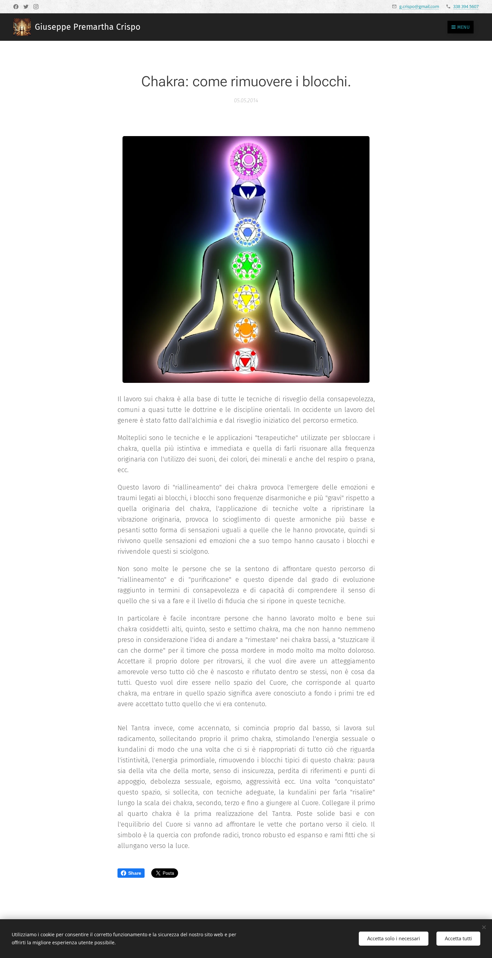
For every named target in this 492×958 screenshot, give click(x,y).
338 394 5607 (466, 6)
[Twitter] (26, 6)
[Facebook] (16, 6)
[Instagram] (36, 6)
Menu (463, 27)
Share (134, 873)
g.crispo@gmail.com (419, 6)
